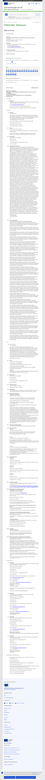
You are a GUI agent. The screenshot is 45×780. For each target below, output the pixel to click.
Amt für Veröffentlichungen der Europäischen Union (14, 688)
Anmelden (32, 3)
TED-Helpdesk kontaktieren (9, 697)
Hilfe (5, 695)
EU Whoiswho (6, 731)
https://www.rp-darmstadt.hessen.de (22, 611)
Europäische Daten (7, 727)
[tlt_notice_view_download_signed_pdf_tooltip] (12, 62)
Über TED (6, 717)
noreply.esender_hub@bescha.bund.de (19, 647)
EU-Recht (5, 725)
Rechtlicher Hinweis (7, 708)
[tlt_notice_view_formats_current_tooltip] (37, 87)
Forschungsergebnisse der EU (9, 729)
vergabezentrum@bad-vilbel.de (15, 46)
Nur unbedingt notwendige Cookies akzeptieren (25, 777)
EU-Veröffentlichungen (8, 733)
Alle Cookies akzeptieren (9, 777)
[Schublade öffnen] (5, 30)
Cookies (5, 710)
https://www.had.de (23, 492)
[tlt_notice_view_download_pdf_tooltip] (6, 71)
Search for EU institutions (8, 759)
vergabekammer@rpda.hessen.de (18, 606)
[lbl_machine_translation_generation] (20, 78)
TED (5, 22)
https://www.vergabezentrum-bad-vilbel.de (23, 582)
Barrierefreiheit (6, 712)
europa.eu (10, 743)
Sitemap (5, 719)
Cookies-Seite (34, 772)
